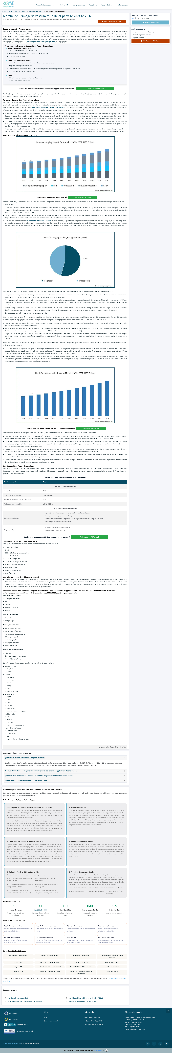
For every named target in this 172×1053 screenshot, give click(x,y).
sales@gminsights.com (137, 1029)
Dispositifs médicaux (20, 11)
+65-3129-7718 (134, 1027)
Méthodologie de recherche (141, 35)
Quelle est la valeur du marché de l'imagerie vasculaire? (25, 757)
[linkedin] (148, 1044)
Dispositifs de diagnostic (36, 11)
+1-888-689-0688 (136, 1022)
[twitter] (154, 1044)
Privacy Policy (98, 1050)
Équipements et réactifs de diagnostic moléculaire (25, 1001)
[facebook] (160, 1044)
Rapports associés (138, 38)
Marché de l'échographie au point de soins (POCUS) (86, 998)
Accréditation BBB (40, 910)
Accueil (4, 11)
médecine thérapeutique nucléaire (39, 221)
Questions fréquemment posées (143, 32)
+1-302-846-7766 (134, 1024)
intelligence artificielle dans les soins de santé (48, 107)
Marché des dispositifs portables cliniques (83, 1001)
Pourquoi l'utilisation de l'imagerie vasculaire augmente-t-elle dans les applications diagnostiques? (41, 771)
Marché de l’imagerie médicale (18, 998)
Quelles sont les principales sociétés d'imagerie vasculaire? (26, 780)
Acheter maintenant (152, 22)
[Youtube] (167, 1044)
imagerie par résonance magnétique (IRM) (41, 42)
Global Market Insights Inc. (12, 1044)
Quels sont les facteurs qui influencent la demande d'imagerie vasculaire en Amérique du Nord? (39, 775)
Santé (10, 11)
